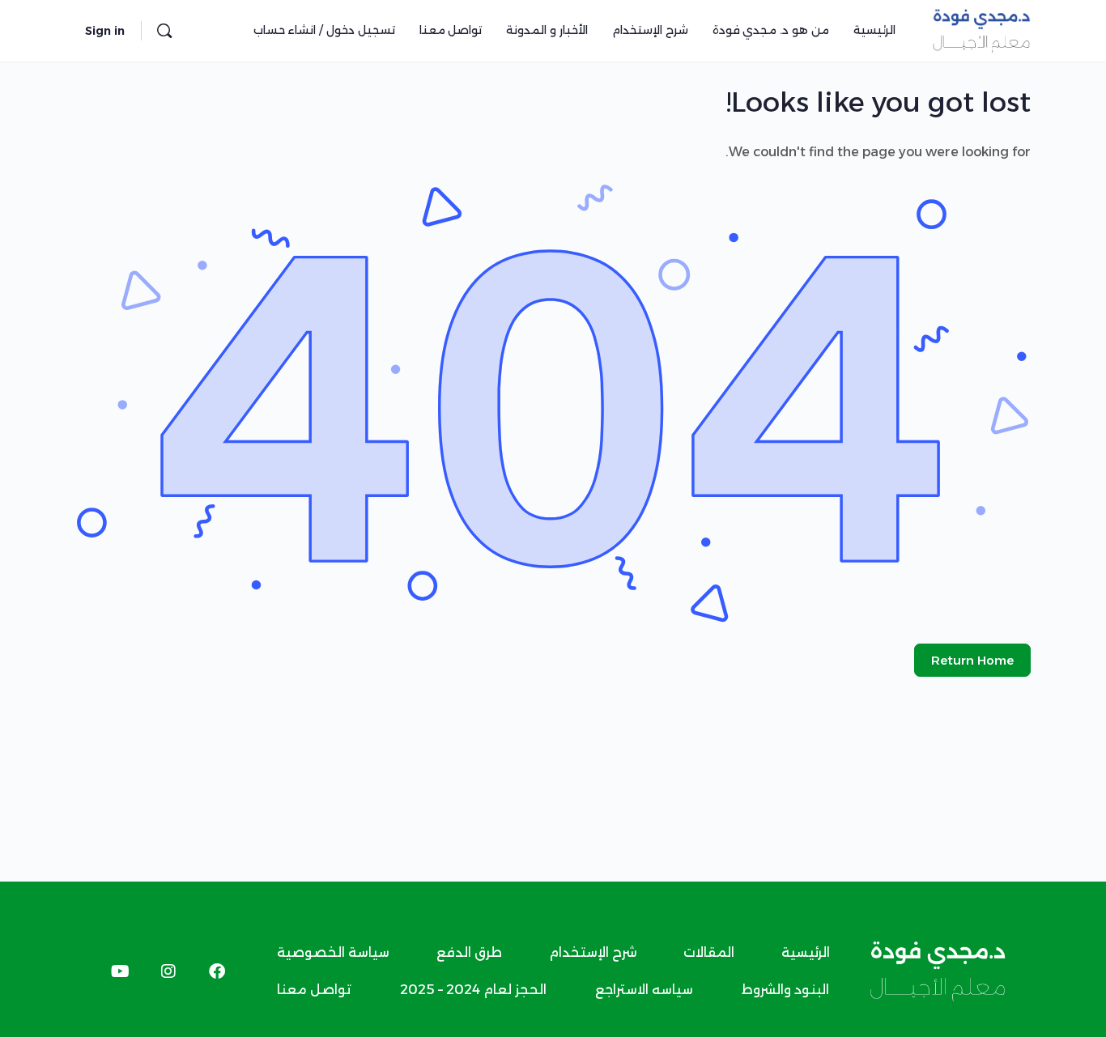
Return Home (972, 660)
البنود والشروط (785, 989)
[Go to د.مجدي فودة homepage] (981, 28)
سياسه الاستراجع (644, 989)
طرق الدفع (469, 952)
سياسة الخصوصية (333, 952)
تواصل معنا (314, 989)
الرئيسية (805, 952)
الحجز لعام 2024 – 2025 (473, 989)
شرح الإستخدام (593, 952)
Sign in (105, 30)
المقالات (708, 952)
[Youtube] (120, 971)
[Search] (164, 30)
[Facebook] (217, 971)
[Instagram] (168, 971)
